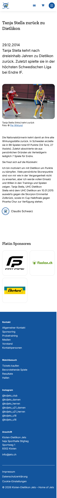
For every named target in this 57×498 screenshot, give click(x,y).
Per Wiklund (16, 125)
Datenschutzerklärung (15, 476)
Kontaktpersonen (12, 347)
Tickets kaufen (10, 365)
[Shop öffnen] (43, 5)
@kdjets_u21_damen (13, 407)
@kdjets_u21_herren (13, 411)
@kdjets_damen (11, 399)
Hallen (5, 377)
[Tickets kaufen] (34, 5)
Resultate (7, 373)
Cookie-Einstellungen (14, 481)
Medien (6, 339)
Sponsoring (8, 331)
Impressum (8, 471)
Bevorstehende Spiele (14, 369)
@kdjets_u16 (9, 419)
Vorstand (7, 343)
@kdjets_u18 (9, 415)
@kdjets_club (9, 395)
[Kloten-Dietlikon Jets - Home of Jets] (5, 5)
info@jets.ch (9, 454)
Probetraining (10, 335)
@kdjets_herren (11, 403)
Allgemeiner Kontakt (13, 327)
